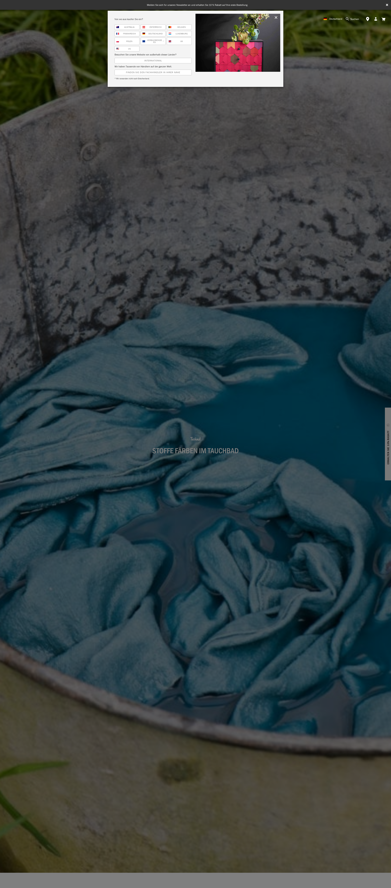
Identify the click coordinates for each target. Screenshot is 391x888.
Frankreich (129, 33)
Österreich (156, 27)
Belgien (181, 27)
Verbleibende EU (155, 41)
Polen (129, 41)
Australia (129, 27)
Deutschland (155, 33)
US (129, 48)
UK (181, 41)
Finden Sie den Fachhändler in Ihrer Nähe (153, 72)
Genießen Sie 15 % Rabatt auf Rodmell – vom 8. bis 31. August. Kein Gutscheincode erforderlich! (197, 5)
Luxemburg (182, 33)
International (153, 60)
